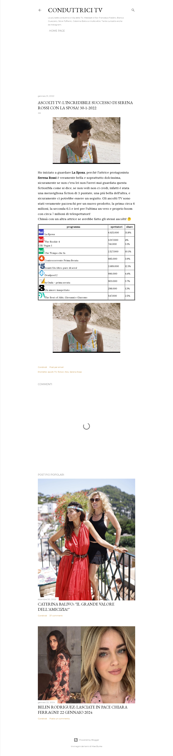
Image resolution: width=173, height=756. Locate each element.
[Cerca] (133, 9)
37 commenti (56, 615)
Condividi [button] (42, 367)
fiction (61, 372)
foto (67, 372)
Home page (57, 30)
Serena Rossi (76, 372)
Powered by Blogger (89, 740)
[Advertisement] (86, 62)
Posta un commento (60, 718)
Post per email (57, 367)
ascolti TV (52, 372)
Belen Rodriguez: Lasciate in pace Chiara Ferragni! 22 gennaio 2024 (82, 709)
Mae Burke (97, 746)
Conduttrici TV (75, 10)
